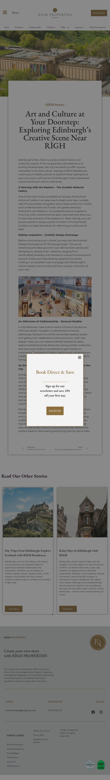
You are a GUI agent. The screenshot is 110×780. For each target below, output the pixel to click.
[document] (55, 390)
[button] (79, 357)
